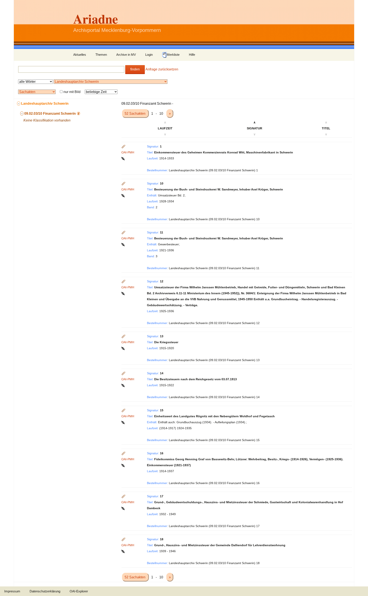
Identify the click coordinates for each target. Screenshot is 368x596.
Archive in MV (126, 54)
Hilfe (192, 54)
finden (135, 69)
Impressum (12, 591)
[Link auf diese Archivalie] (123, 158)
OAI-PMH (127, 152)
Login (149, 54)
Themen (101, 54)
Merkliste (173, 54)
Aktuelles (79, 54)
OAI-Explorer (79, 591)
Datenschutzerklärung (45, 591)
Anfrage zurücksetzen (161, 69)
